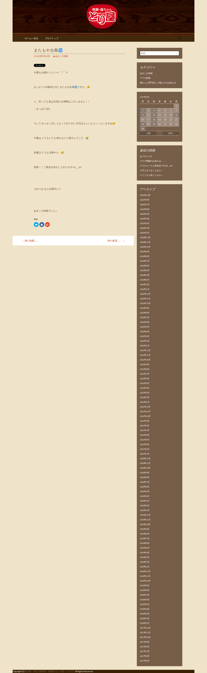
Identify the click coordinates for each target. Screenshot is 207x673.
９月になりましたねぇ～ (151, 170)
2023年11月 (145, 298)
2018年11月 (145, 576)
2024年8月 (144, 256)
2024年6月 (144, 265)
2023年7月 (144, 317)
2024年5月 (144, 270)
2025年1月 (144, 232)
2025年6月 (144, 209)
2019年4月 (144, 552)
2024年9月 (144, 251)
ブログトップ (51, 38)
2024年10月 (145, 246)
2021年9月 (144, 420)
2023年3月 (144, 336)
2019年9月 (144, 529)
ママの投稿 (145, 78)
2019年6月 (144, 543)
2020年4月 (144, 496)
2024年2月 (144, 284)
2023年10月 (145, 303)
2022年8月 (144, 369)
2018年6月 (144, 599)
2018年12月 (145, 571)
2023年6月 (144, 322)
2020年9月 (144, 472)
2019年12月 (145, 515)
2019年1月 (144, 566)
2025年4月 (144, 218)
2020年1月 (144, 510)
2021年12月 (145, 406)
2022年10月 (145, 359)
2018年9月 (144, 585)
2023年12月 (145, 294)
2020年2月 (144, 505)
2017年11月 (145, 632)
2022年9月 (144, 364)
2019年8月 (144, 533)
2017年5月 (144, 660)
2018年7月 (144, 595)
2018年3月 (144, 613)
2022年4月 (144, 388)
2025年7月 (144, 204)
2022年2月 (144, 397)
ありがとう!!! (146, 156)
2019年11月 (145, 519)
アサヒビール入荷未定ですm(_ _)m (156, 165)
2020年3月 (144, 500)
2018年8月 (144, 590)
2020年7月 (144, 482)
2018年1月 (144, 623)
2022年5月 (144, 383)
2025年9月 (144, 199)
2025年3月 (144, 223)
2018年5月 (144, 604)
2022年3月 (144, 392)
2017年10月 (145, 637)
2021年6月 (144, 435)
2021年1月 (144, 453)
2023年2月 (144, 341)
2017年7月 (144, 651)
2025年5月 (144, 214)
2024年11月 (145, 242)
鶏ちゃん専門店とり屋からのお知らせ (158, 82)
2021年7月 (144, 430)
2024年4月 (144, 275)
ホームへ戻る (31, 38)
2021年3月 (144, 449)
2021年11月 (145, 411)
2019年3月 (144, 557)
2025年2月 (144, 228)
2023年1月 (144, 345)
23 (143, 124)
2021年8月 (144, 425)
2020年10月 (145, 468)
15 (176, 115)
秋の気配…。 (30, 240)
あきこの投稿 (61, 56)
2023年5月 (144, 326)
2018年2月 (144, 618)
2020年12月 (145, 458)
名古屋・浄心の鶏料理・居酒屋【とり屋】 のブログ (49, 671)
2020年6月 (144, 486)
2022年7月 (144, 373)
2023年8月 (144, 312)
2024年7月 (144, 261)
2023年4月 (144, 331)
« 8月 (148, 133)
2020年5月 (144, 491)
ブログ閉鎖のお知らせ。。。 (153, 161)
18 (154, 119)
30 (143, 128)
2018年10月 (145, 580)
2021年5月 (144, 439)
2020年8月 (144, 477)
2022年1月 (144, 402)
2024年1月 (144, 289)
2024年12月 (145, 237)
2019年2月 (144, 562)
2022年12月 (145, 350)
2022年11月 (145, 355)
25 (154, 124)
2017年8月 (144, 646)
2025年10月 (145, 195)
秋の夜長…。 (116, 240)
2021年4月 (144, 444)
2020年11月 (145, 463)
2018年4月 (144, 609)
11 (154, 115)
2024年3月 (144, 279)
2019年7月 (144, 538)
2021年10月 (145, 416)
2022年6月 (144, 378)
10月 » (171, 133)
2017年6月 (144, 656)
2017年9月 (144, 642)
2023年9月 (144, 308)
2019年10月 (145, 524)
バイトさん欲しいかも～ (151, 175)
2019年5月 (144, 547)
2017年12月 (145, 627)
